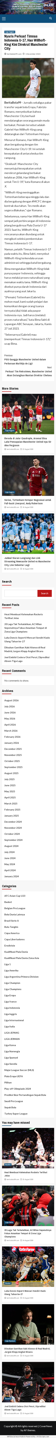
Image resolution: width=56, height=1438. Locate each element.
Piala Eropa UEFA (13, 1076)
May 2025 (9, 791)
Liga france (10, 1001)
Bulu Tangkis (11, 926)
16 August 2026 (28, 569)
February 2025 (12, 809)
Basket (8, 902)
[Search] (51, 18)
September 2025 (13, 767)
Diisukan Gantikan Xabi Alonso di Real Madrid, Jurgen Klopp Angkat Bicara (24, 649)
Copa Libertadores (14, 939)
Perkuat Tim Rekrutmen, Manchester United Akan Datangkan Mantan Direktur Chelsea (28, 371)
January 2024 (11, 876)
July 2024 (9, 852)
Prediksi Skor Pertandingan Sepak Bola (25, 1095)
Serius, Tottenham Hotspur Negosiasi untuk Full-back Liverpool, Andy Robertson (27, 501)
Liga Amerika (11, 970)
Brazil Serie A (11, 920)
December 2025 (13, 748)
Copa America (11, 933)
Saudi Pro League (13, 1101)
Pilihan (8, 1082)
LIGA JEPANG (11, 1032)
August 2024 (11, 846)
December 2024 (13, 821)
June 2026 (10, 712)
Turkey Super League (16, 1113)
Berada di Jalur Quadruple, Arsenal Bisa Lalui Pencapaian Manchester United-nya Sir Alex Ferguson (27, 442)
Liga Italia (9, 1026)
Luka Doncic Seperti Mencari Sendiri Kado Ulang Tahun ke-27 (27, 639)
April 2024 (10, 870)
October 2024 (12, 833)
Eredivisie (9, 945)
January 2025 (11, 815)
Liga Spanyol (11, 1057)
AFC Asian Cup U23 (14, 895)
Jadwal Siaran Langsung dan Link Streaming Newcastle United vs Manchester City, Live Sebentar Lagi (27, 561)
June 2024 (10, 858)
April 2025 (10, 797)
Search (7, 581)
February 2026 (12, 736)
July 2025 (9, 779)
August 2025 (11, 773)
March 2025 (10, 803)
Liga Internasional (14, 1020)
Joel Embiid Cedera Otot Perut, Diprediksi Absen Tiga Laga (26, 659)
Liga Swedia (10, 1063)
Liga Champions (12, 989)
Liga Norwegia (12, 1051)
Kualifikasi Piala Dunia (16, 951)
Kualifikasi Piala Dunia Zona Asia (21, 958)
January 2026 (11, 742)
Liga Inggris (9, 32)
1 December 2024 (32, 54)
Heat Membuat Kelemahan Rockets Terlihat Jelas (23, 616)
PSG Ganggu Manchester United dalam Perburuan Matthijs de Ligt (25, 359)
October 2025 (12, 761)
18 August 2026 (28, 507)
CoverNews (46, 1426)
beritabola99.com (14, 54)
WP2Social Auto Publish (16, 1437)
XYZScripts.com (43, 1437)
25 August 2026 (28, 1179)
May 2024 (9, 864)
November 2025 (13, 755)
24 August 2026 (28, 1240)
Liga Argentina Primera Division (21, 976)
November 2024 (13, 827)
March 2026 (10, 730)
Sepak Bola (10, 1107)
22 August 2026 (28, 449)
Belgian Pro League (14, 908)
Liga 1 (7, 964)
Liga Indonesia (12, 1007)
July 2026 (9, 706)
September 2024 (13, 839)
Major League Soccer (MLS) (19, 1070)
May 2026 (9, 718)
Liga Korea (10, 1045)
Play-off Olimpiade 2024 (17, 1088)
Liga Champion (12, 982)
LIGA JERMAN (12, 1039)
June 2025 (10, 785)
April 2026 (10, 724)
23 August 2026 (28, 1356)
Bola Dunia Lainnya (14, 914)
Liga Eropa (10, 995)
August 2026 (11, 700)
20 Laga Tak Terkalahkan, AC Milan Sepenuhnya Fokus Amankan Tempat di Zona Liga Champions (25, 628)
